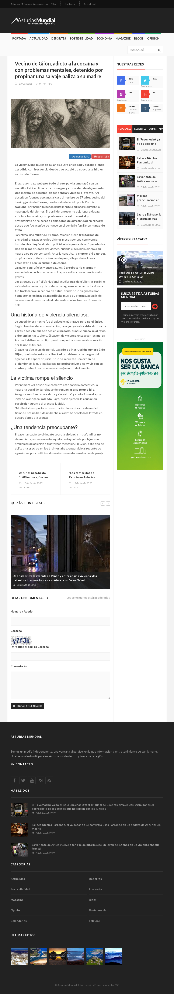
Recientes (140, 129)
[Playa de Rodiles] (38, 956)
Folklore (94, 921)
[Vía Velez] (75, 956)
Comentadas (156, 129)
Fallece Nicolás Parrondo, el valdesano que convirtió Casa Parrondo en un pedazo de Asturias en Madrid (96, 826)
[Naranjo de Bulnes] (19, 956)
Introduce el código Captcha (30, 646)
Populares (124, 129)
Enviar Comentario (29, 706)
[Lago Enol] (57, 956)
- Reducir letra (101, 156)
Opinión (153, 38)
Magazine (123, 38)
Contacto (70, 4)
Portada (19, 38)
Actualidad (38, 38)
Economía (104, 38)
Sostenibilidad (81, 38)
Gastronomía (97, 910)
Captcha (16, 630)
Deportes (58, 38)
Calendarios (19, 921)
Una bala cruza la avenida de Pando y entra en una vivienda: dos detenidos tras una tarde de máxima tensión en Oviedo (55, 578)
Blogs (138, 38)
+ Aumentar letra (79, 156)
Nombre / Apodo (21, 611)
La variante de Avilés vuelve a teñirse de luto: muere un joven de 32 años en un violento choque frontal (96, 846)
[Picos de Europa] (113, 956)
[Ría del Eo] (94, 956)
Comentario (19, 666)
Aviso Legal (90, 4)
